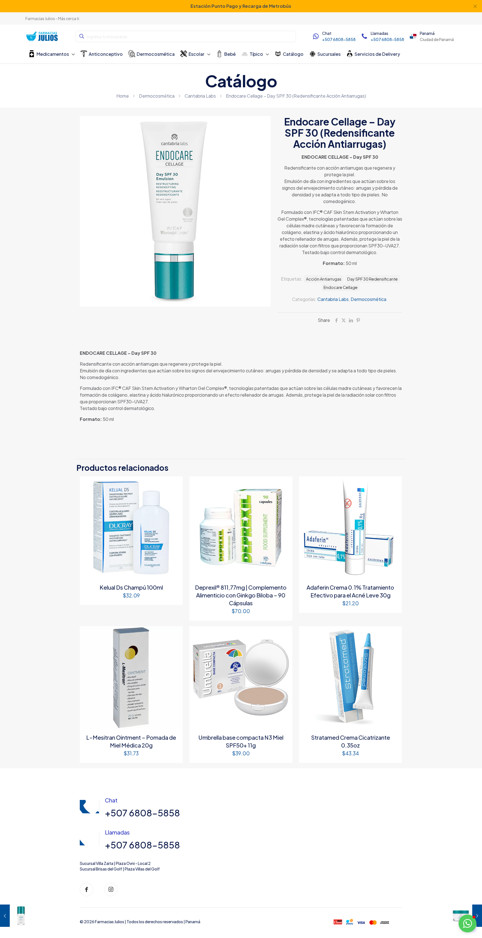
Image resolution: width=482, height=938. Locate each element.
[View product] (175, 484)
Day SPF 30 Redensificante (372, 278)
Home (122, 96)
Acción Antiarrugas (323, 278)
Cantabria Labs (200, 96)
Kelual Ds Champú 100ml (131, 587)
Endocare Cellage (341, 287)
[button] (467, 923)
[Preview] (175, 496)
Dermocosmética (157, 96)
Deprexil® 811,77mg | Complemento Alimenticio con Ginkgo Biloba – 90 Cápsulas (240, 595)
